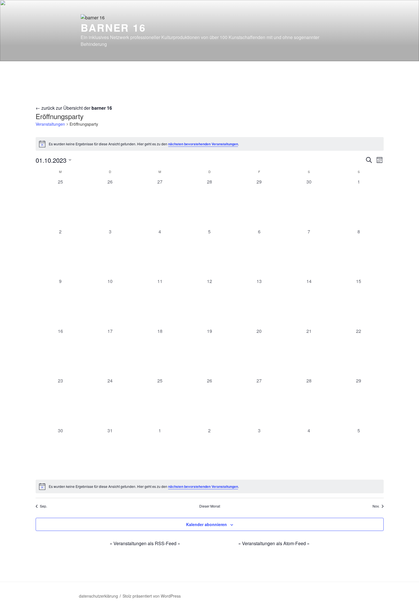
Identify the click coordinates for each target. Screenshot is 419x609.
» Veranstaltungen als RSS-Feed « (145, 543)
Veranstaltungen (50, 124)
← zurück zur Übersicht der (74, 108)
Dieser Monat (209, 506)
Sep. (43, 506)
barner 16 (113, 27)
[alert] (210, 144)
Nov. (376, 506)
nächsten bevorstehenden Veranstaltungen (203, 143)
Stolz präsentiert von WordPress (152, 596)
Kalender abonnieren (206, 524)
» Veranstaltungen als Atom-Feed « (274, 543)
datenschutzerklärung (98, 596)
